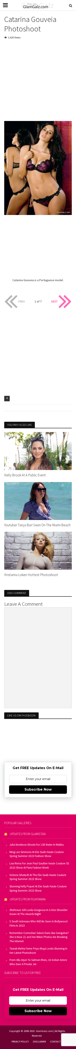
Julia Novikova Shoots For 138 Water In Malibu (37, 844)
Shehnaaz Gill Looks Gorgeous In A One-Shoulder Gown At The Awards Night (39, 912)
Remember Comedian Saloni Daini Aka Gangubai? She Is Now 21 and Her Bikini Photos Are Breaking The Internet (39, 937)
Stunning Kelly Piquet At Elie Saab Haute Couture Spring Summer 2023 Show (38, 888)
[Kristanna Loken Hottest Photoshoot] (38, 550)
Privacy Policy (20, 1041)
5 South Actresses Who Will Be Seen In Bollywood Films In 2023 (39, 923)
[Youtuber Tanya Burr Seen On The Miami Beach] (38, 500)
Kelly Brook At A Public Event (25, 475)
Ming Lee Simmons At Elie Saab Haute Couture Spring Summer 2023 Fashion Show (37, 854)
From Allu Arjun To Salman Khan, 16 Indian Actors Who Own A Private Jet (38, 962)
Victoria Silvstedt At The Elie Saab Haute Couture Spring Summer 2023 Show (38, 877)
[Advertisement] (38, 83)
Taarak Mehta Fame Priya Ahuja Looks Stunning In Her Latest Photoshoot (38, 951)
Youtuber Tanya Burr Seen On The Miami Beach (37, 525)
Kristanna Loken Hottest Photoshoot (31, 574)
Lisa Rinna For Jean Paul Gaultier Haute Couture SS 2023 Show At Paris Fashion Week (39, 865)
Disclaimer (39, 1041)
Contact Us (57, 1041)
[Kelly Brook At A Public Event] (38, 451)
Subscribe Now (38, 789)
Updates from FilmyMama (28, 899)
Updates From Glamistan (28, 834)
